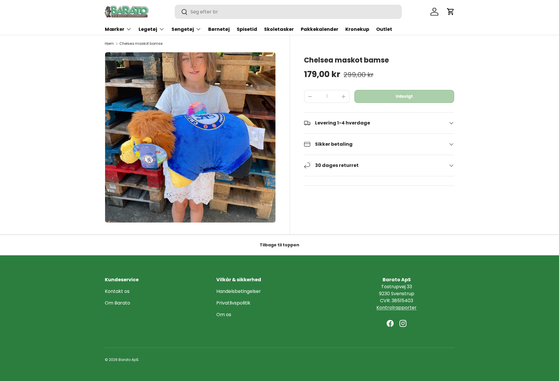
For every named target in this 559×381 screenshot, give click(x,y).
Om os (223, 314)
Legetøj (148, 29)
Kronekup (357, 29)
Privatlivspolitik (233, 303)
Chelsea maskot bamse (140, 43)
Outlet (384, 29)
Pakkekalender (319, 29)
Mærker (114, 29)
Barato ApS (128, 359)
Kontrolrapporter (396, 307)
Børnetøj (219, 29)
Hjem (109, 43)
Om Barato (117, 303)
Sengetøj (182, 29)
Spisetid (247, 29)
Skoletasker (279, 29)
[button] (450, 11)
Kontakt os (117, 291)
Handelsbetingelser (238, 291)
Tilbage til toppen (279, 245)
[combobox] (288, 12)
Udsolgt (404, 96)
